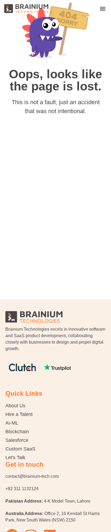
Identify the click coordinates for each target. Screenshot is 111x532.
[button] (102, 8)
